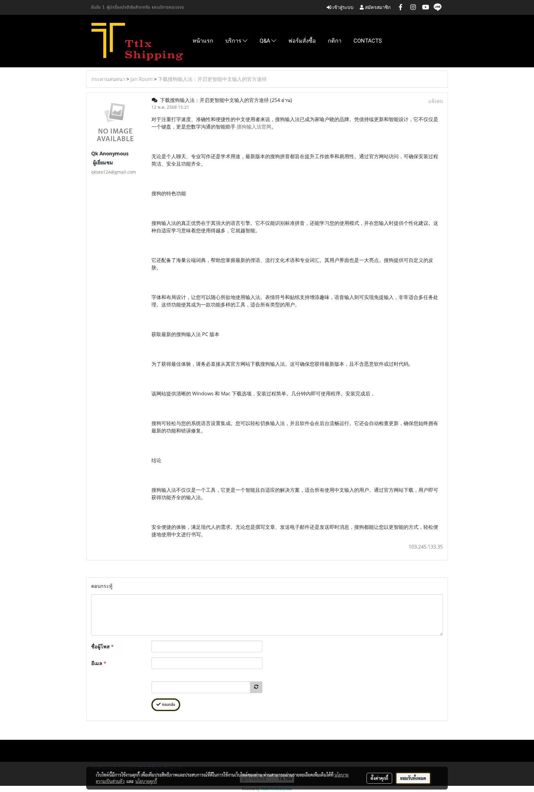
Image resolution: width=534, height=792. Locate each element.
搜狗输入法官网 (254, 126)
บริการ (234, 40)
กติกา (334, 40)
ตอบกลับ (168, 705)
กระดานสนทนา (108, 79)
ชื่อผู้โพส (102, 646)
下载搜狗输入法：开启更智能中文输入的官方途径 (212, 79)
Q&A (265, 40)
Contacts (368, 40)
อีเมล (98, 663)
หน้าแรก (203, 40)
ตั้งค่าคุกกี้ (379, 778)
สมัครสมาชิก (377, 7)
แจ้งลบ (435, 101)
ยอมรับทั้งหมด (413, 778)
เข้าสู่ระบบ (342, 7)
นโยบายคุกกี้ (146, 781)
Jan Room (141, 79)
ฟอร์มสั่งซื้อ (302, 40)
